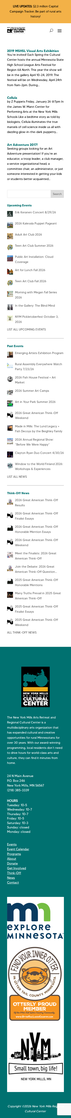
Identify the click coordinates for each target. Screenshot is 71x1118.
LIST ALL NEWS (17, 477)
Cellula (12, 98)
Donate (12, 863)
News (11, 878)
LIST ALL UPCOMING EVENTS (26, 329)
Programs (14, 854)
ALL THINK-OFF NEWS (21, 632)
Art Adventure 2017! (22, 145)
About (11, 859)
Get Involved (16, 868)
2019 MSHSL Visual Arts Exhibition (33, 51)
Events (12, 844)
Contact (13, 882)
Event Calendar (18, 849)
